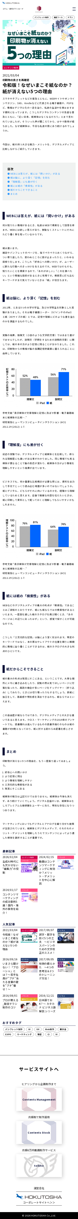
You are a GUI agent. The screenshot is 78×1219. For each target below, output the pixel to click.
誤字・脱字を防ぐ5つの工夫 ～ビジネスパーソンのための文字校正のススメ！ (47, 944)
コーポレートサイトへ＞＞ (39, 1202)
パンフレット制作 (42, 17)
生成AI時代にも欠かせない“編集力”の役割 (11, 866)
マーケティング (24, 1034)
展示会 (63, 1029)
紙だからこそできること (24, 189)
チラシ (70, 17)
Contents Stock (39, 1132)
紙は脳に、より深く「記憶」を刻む (30, 177)
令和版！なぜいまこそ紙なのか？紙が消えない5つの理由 (11, 942)
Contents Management (39, 1099)
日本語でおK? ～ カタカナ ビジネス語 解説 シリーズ (47, 1005)
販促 (40, 1034)
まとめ (14, 193)
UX (37, 1029)
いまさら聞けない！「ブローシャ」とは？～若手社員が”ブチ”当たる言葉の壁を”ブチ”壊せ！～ (11, 976)
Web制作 (49, 1029)
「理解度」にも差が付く (24, 181)
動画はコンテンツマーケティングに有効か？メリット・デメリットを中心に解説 (47, 872)
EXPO (8, 1034)
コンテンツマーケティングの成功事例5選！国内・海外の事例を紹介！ (11, 903)
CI (49, 1034)
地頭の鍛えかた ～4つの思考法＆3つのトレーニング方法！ (47, 971)
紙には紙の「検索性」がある (26, 185)
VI (57, 1034)
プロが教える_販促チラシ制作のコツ (11, 1003)
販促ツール (58, 17)
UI (29, 1029)
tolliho (39, 1165)
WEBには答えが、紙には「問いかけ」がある (35, 173)
